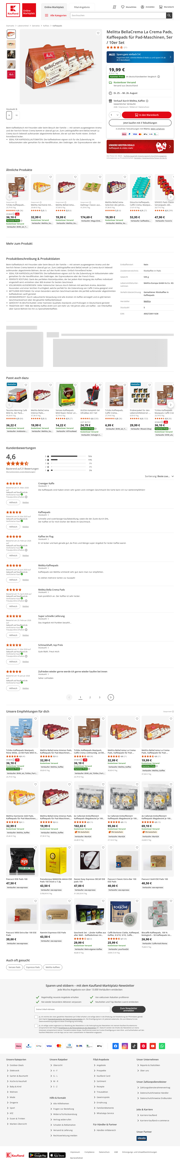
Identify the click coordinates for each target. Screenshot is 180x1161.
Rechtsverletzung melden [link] (65, 1135)
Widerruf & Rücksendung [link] (65, 1114)
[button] (140, 77)
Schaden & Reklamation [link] (64, 1125)
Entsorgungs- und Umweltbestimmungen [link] (139, 1152)
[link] (82, 7)
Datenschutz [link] (104, 1152)
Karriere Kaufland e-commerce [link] (154, 1120)
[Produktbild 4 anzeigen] (11, 64)
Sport (12, 1108)
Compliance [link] (89, 1152)
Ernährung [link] (102, 1102)
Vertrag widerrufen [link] (62, 1119)
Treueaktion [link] (102, 1092)
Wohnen (14, 1092)
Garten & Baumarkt (19, 1076)
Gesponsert (10, 202)
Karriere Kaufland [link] (148, 1115)
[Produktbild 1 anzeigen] (11, 34)
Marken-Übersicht (18, 1124)
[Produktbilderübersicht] (11, 66)
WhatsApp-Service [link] (105, 1113)
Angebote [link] (101, 1065)
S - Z (55, 1086)
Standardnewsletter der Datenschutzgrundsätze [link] (65, 1019)
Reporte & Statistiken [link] (150, 1065)
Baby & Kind (15, 1086)
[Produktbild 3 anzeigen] (11, 54)
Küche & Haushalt (18, 1081)
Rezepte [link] (100, 1086)
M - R (55, 1081)
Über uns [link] (144, 1070)
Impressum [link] (75, 1152)
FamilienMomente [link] (105, 1108)
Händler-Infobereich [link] (106, 1130)
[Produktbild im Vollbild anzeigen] (61, 66)
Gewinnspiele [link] (103, 1097)
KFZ (11, 1113)
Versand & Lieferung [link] (63, 1130)
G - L (55, 1076)
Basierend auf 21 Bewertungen (22, 469)
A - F (55, 1070)
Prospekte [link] (101, 1070)
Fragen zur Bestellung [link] (63, 1109)
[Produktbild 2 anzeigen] (11, 44)
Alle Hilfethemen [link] (61, 1103)
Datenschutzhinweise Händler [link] (154, 1093)
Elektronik (14, 1070)
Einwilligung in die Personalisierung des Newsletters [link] (77, 1028)
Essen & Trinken (17, 1118)
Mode (12, 1097)
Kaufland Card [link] (103, 1076)
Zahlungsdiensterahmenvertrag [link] (155, 1087)
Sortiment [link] (101, 1081)
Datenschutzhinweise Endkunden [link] (156, 1098)
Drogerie (14, 1102)
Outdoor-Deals (17, 1065)
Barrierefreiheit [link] (76, 1158)
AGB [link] (116, 1152)
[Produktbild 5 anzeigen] (11, 74)
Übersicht (57, 1065)
